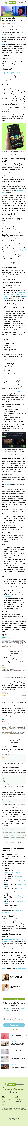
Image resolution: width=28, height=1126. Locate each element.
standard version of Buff (14, 392)
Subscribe (14, 1025)
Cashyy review (18, 876)
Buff (3, 44)
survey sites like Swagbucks (12, 872)
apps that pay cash (20, 250)
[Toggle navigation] (2, 3)
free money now (18, 252)
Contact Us (4, 1102)
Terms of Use (18, 1101)
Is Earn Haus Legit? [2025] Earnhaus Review (17, 987)
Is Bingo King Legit (18, 896)
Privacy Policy (18, 1099)
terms (14, 1020)
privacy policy (20, 1019)
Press (3, 1104)
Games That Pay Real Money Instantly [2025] (17, 977)
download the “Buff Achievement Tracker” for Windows (15, 294)
